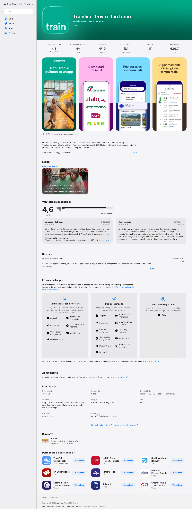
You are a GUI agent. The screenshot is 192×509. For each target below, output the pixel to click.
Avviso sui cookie (90, 506)
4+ (141, 402)
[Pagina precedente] (39, 94)
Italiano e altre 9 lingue (101, 402)
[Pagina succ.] (189, 94)
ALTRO (108, 234)
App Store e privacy (74, 506)
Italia (44, 497)
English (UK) (53, 497)
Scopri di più (154, 361)
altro (135, 152)
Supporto (103, 506)
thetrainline (47, 416)
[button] (18, 19)
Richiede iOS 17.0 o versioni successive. (157, 394)
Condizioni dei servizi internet (53, 506)
